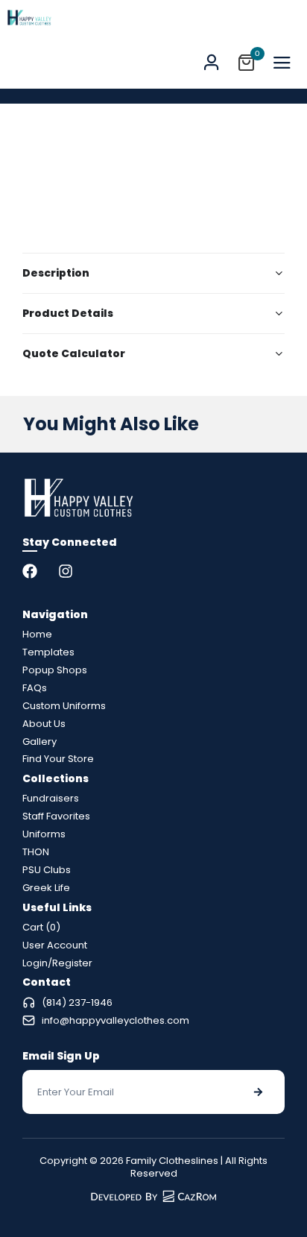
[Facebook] (29, 571)
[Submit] (258, 1092)
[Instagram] (65, 571)
